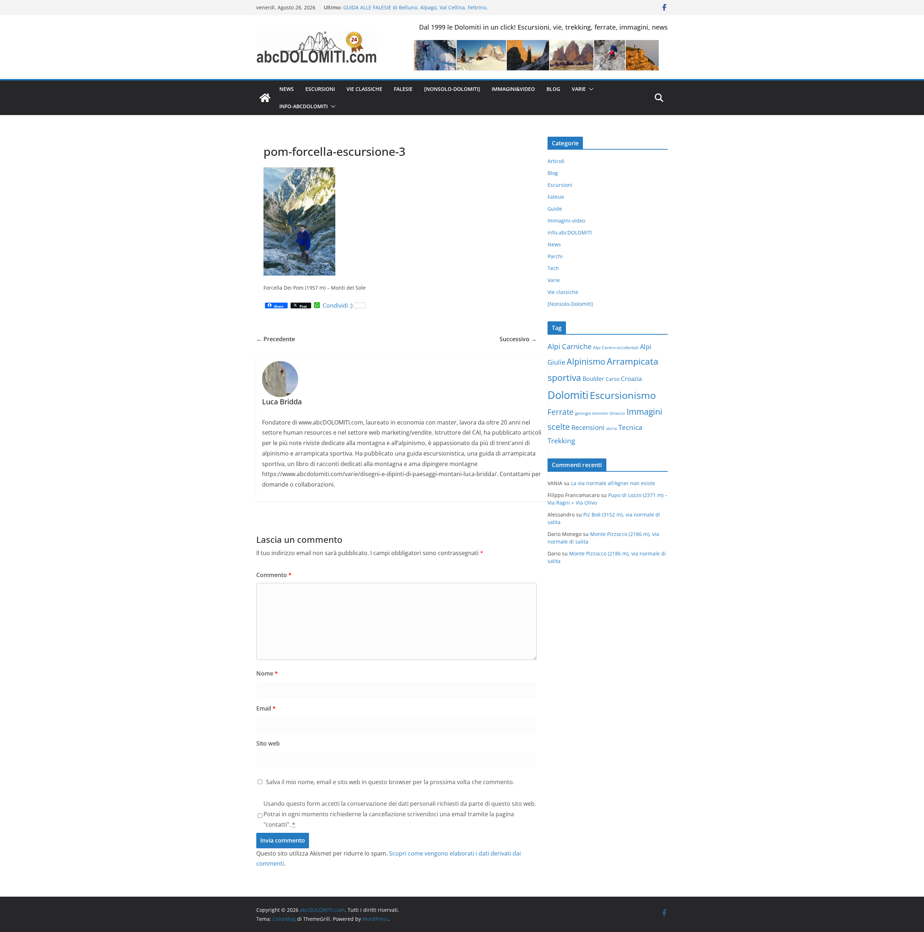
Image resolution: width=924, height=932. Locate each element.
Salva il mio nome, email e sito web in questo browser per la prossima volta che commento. (390, 782)
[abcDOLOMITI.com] (265, 97)
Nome (267, 673)
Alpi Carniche (570, 346)
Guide (555, 208)
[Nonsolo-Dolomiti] (452, 88)
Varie (579, 88)
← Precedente (275, 339)
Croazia (631, 378)
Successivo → (518, 339)
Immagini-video (566, 220)
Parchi (555, 256)
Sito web (268, 743)
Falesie (403, 88)
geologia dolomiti (591, 413)
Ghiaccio (617, 413)
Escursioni (320, 88)
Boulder (593, 379)
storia (611, 428)
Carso (612, 378)
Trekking (561, 440)
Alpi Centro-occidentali (615, 347)
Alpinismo (586, 361)
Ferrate (561, 412)
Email (266, 708)
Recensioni (588, 427)
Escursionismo (623, 395)
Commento (274, 575)
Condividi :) (338, 305)
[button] (590, 89)
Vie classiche (364, 88)
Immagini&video (513, 88)
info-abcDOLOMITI (303, 106)
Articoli (556, 161)
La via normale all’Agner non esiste (613, 483)
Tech (553, 268)
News (286, 88)
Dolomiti (568, 395)
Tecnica (630, 427)
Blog (553, 88)
